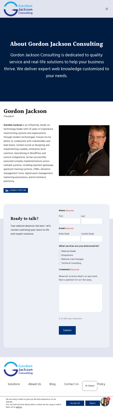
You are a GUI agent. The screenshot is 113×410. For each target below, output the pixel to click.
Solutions (14, 384)
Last (83, 216)
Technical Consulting (71, 263)
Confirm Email (87, 233)
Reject (93, 403)
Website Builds (68, 251)
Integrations (67, 255)
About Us (34, 384)
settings (19, 407)
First (61, 216)
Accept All (75, 403)
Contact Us (71, 384)
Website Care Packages (72, 259)
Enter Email (64, 233)
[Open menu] (106, 8)
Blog (52, 384)
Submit (67, 330)
